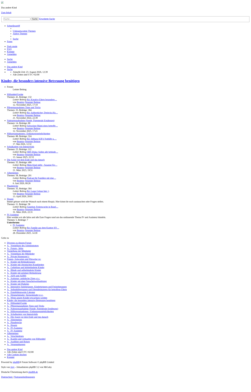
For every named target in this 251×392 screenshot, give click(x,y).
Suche (34, 19)
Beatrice (20, 102)
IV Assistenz (18, 225)
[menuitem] (24, 31)
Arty (12, 367)
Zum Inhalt (6, 12)
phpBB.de (33, 372)
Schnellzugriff (13, 26)
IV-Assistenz (13, 214)
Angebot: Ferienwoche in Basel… (42, 207)
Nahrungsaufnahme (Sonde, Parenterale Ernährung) (30, 120)
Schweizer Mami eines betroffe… (42, 126)
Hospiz (10, 199)
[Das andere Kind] (2, 2)
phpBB (16, 362)
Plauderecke (12, 186)
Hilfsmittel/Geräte (15, 94)
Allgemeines (12, 173)
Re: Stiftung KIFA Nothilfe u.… (42, 139)
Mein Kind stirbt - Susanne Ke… (42, 165)
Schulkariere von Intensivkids (20, 146)
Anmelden (12, 62)
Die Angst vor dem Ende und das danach (26, 160)
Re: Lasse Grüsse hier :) (38, 191)
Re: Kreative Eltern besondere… (42, 99)
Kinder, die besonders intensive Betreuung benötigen (40, 81)
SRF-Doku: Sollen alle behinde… (42, 152)
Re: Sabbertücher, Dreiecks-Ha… (42, 112)
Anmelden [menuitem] (12, 54)
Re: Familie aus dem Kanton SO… (43, 228)
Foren (9, 41)
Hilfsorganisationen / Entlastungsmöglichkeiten (28, 133)
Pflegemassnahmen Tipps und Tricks (24, 107)
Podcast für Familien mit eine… (41, 178)
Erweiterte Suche (47, 19)
